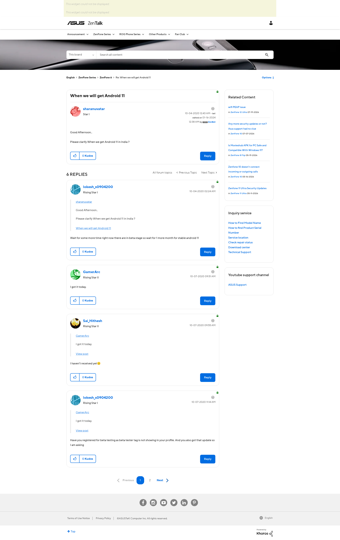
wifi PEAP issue (237, 107)
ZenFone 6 (106, 77)
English (70, 77)
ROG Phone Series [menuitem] (129, 34)
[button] (75, 156)
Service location (238, 237)
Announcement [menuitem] (76, 34)
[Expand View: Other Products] (169, 34)
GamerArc (82, 336)
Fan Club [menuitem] (180, 34)
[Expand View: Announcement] (87, 34)
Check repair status (240, 242)
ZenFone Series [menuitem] (102, 34)
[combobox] (185, 55)
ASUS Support (237, 285)
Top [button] (73, 531)
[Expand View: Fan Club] (187, 34)
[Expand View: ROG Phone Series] (143, 34)
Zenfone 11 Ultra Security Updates (247, 188)
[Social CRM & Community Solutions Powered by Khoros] (265, 532)
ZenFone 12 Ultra (239, 112)
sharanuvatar (84, 202)
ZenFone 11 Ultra (238, 193)
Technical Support (239, 252)
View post (82, 354)
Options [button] (266, 77)
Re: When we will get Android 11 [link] (133, 77)
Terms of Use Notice (78, 518)
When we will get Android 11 (93, 228)
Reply (207, 156)
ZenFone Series (87, 77)
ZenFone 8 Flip (238, 155)
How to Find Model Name (244, 223)
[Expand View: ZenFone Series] (113, 34)
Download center (239, 247)
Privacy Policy (103, 518)
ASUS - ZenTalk (85, 23)
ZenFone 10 (236, 133)
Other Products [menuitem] (157, 34)
